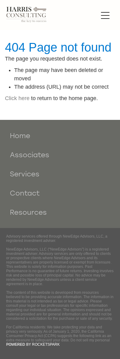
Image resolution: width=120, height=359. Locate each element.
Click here (17, 98)
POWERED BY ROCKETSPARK (33, 344)
